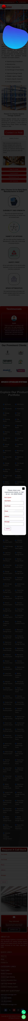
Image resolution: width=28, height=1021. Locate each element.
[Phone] (24, 1012)
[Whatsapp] (24, 1017)
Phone (6, 511)
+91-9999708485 (16, 494)
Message (6, 521)
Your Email (7, 506)
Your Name (7, 500)
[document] (14, 510)
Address (6, 516)
